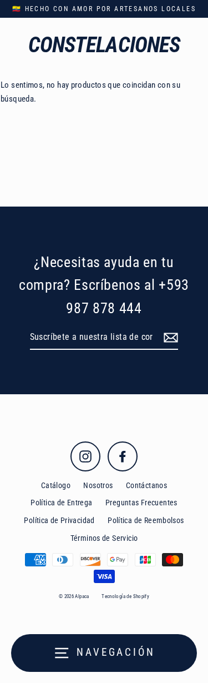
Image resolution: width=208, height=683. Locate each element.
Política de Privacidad (59, 520)
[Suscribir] (169, 337)
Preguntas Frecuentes (141, 502)
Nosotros (98, 485)
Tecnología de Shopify (125, 596)
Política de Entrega (61, 502)
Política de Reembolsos (146, 520)
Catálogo (55, 485)
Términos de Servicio (104, 538)
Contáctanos (146, 485)
